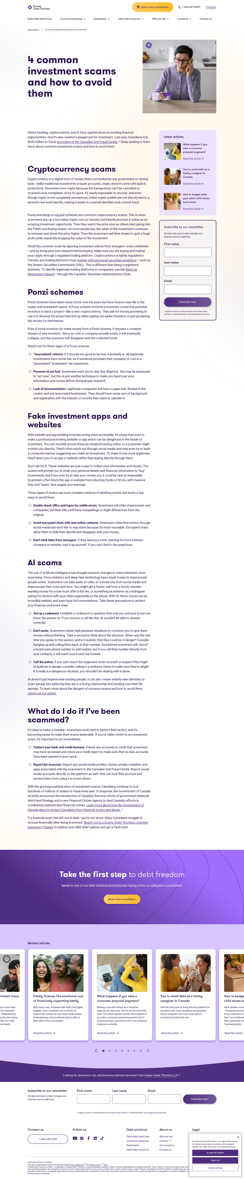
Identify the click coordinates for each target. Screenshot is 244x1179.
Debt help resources (138, 1149)
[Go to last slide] (96, 1051)
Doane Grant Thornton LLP (162, 1075)
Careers (165, 1140)
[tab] (103, 1051)
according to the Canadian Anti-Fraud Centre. (88, 142)
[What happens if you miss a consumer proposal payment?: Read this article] (172, 151)
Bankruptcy (133, 1145)
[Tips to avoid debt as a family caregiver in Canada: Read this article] (172, 176)
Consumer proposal (138, 1140)
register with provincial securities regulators (108, 260)
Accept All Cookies (215, 1153)
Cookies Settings (215, 1168)
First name (171, 244)
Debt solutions (33, 30)
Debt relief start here (138, 1136)
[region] (215, 1155)
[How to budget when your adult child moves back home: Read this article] (172, 201)
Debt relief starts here (40, 18)
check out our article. (42, 693)
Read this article (192, 158)
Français (211, 6)
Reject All (215, 1160)
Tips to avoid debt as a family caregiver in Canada (181, 999)
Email (168, 281)
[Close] (238, 1137)
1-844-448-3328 (48, 1139)
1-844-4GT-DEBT (191, 6)
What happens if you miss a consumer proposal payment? (118, 999)
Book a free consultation (122, 899)
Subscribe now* (188, 301)
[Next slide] (148, 1051)
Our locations (166, 1145)
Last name (171, 262)
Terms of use (96, 1165)
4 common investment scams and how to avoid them (66, 30)
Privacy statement (78, 1165)
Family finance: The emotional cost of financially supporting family (58, 999)
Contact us (206, 18)
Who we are (166, 1136)
